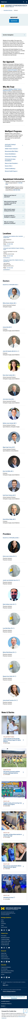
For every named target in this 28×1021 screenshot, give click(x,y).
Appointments (14, 20)
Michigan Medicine (6, 917)
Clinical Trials (3, 953)
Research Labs (4, 955)
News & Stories (4, 927)
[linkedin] (6, 962)
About (2, 920)
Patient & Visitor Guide (5, 941)
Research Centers (4, 956)
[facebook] (1, 930)
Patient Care (4, 933)
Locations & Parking (5, 939)
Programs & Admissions (6, 967)
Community (3, 923)
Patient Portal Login (5, 942)
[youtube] (9, 930)
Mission (2, 921)
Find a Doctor (3, 935)
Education (3, 964)
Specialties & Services (5, 937)
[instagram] (4, 930)
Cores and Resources (5, 958)
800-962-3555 (16, 190)
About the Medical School (6, 972)
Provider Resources (5, 944)
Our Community (4, 969)
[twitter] (6, 930)
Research (3, 951)
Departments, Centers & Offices (7, 970)
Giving (2, 925)
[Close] (25, 1011)
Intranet (2, 974)
